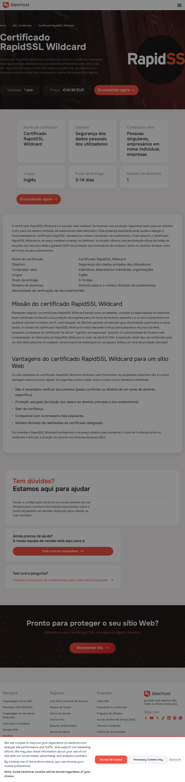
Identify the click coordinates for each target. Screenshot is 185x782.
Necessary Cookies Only (148, 759)
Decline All (175, 759)
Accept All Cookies (111, 759)
